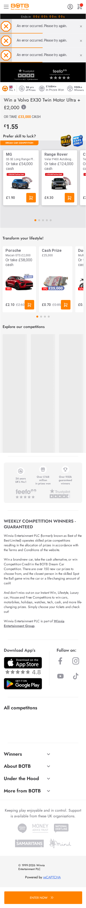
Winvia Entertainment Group (34, 623)
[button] (35, 220)
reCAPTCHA (52, 877)
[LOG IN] (70, 6)
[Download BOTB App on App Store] (23, 665)
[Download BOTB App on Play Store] (23, 683)
